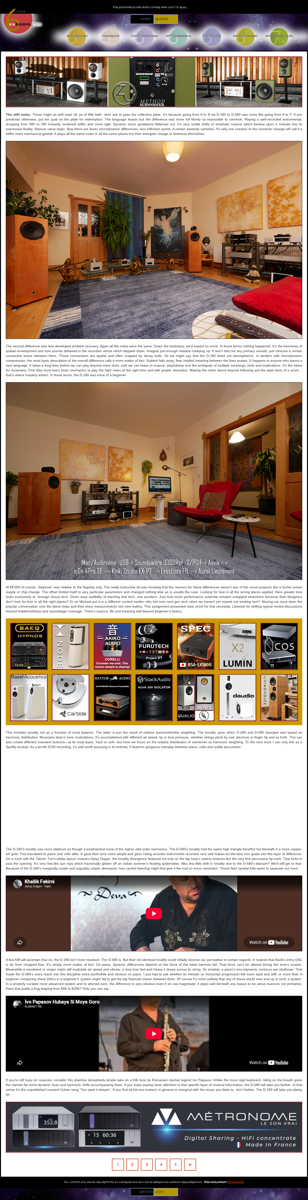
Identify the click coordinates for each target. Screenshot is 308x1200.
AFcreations (235, 1182)
